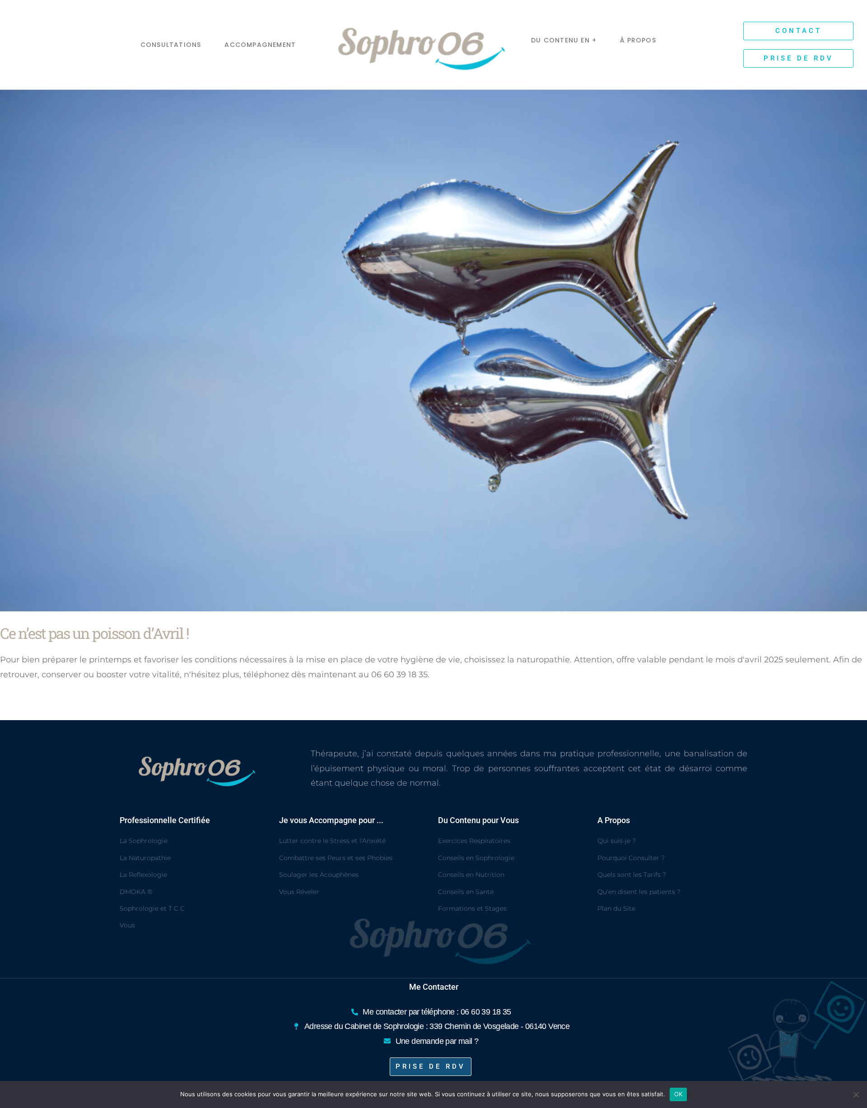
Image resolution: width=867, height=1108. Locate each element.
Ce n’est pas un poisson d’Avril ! (94, 633)
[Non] (855, 1094)
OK (678, 1094)
